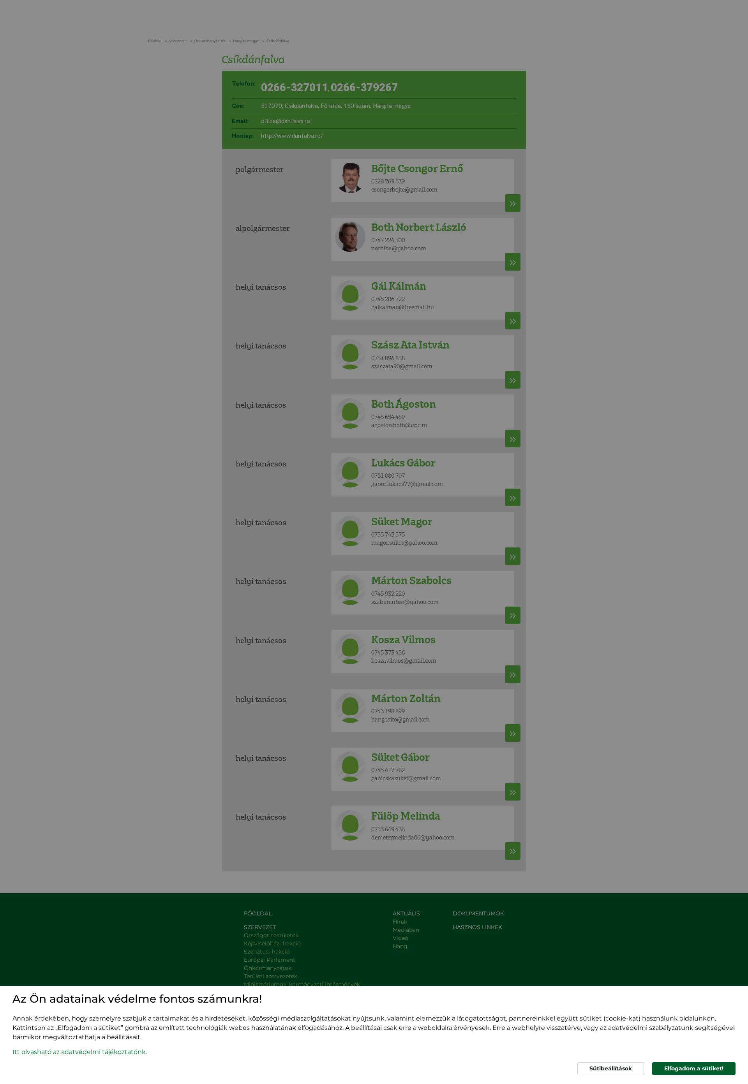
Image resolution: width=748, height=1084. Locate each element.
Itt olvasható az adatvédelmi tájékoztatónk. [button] (79, 1052)
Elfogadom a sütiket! (693, 1068)
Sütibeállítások (610, 1068)
